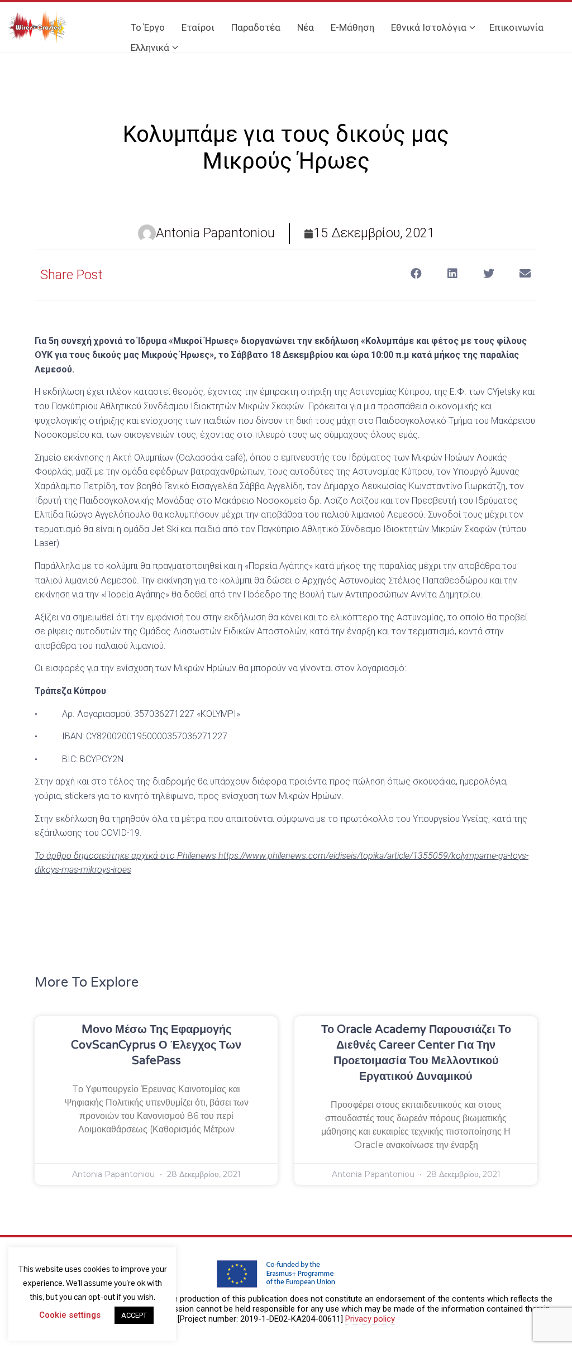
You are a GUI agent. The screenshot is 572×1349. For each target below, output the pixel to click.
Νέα (305, 27)
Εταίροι (198, 27)
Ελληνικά (150, 47)
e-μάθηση (352, 27)
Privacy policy (370, 1319)
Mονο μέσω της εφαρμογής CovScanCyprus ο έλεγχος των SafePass (156, 1045)
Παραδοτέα (255, 27)
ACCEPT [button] (134, 1315)
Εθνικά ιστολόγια (428, 27)
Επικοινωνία (516, 27)
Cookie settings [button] (70, 1315)
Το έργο (148, 27)
